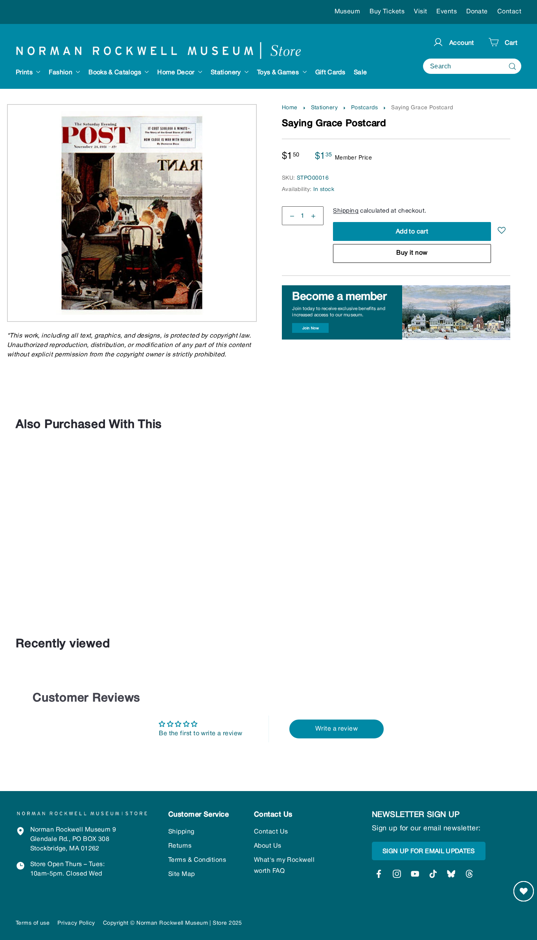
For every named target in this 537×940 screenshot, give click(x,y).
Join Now (310, 328)
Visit (420, 12)
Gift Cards (330, 72)
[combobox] (472, 66)
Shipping (346, 211)
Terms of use (33, 923)
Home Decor (176, 72)
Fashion (61, 72)
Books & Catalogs (115, 72)
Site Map (181, 874)
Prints (25, 72)
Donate (477, 12)
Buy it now (411, 253)
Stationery (227, 72)
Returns (179, 846)
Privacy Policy (76, 923)
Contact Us (271, 832)
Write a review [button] (336, 729)
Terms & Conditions (197, 860)
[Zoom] (132, 120)
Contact (509, 12)
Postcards (364, 107)
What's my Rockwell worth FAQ (284, 865)
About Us (267, 846)
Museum (347, 12)
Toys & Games (279, 72)
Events (446, 12)
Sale (360, 72)
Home (290, 107)
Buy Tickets (387, 12)
